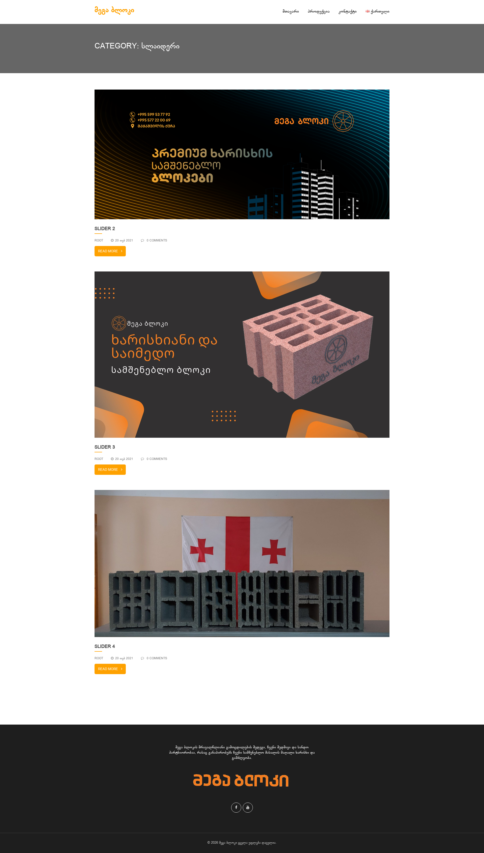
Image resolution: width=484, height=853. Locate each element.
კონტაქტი (348, 11)
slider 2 (105, 229)
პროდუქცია (319, 11)
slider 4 (105, 647)
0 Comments (156, 240)
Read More (108, 252)
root (99, 240)
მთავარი (291, 11)
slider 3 (105, 447)
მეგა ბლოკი (114, 10)
